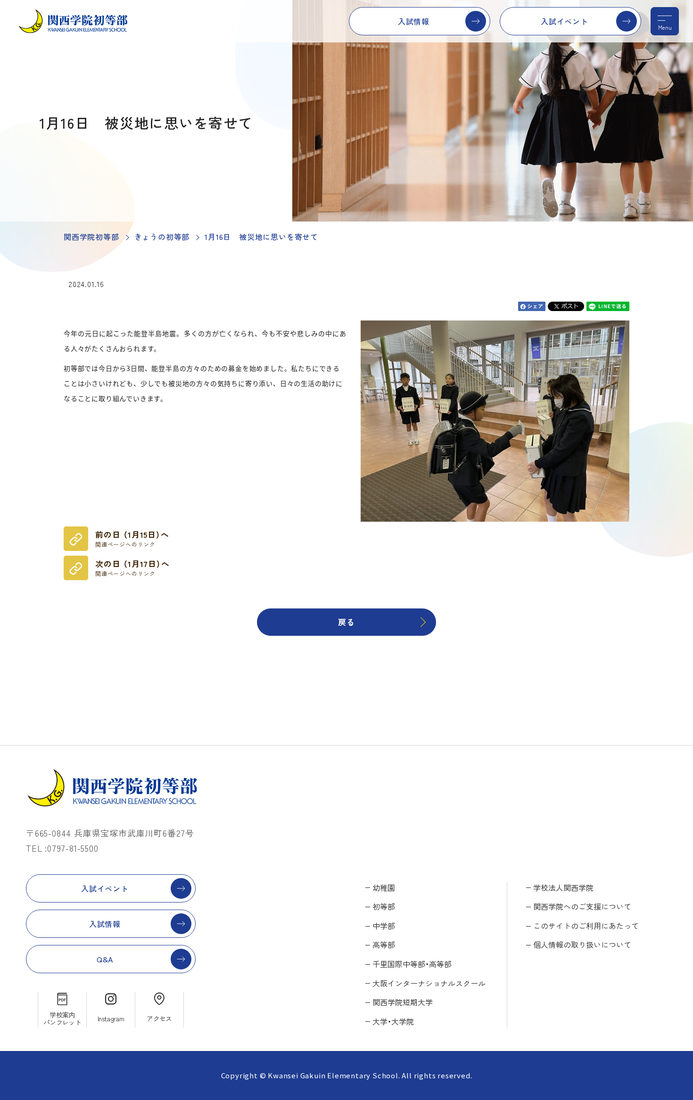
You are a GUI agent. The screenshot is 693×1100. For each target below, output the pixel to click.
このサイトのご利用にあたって (586, 925)
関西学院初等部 (91, 236)
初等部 (383, 906)
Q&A (105, 959)
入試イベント (564, 21)
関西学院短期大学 (402, 1002)
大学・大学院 (393, 1021)
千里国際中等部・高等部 (412, 963)
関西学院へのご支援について (582, 906)
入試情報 (413, 21)
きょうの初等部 (162, 236)
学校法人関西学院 (563, 887)
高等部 (383, 944)
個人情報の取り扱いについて (582, 944)
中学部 (383, 925)
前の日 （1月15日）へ (132, 539)
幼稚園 (383, 887)
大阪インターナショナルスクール (429, 983)
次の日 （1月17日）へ (132, 568)
